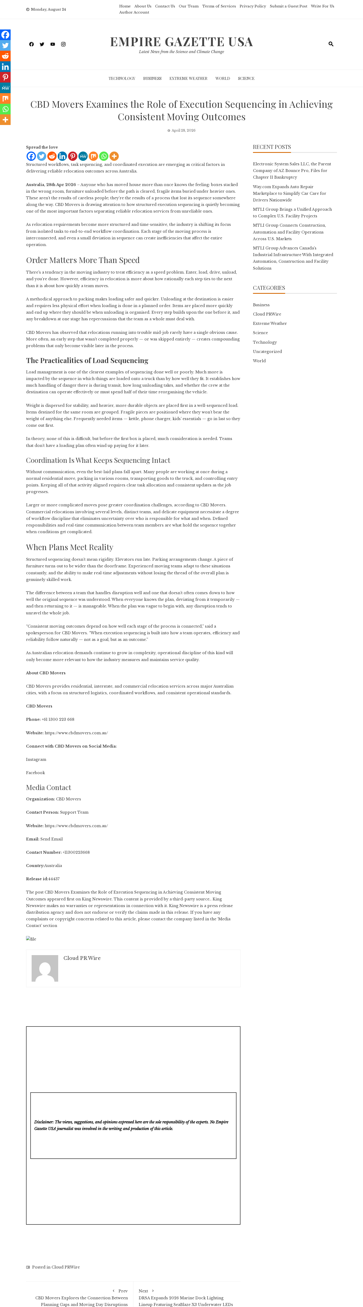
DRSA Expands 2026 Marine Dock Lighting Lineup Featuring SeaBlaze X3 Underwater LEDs (186, 1298)
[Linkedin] (62, 156)
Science (246, 78)
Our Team (189, 6)
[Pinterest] (72, 156)
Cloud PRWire (66, 1267)
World (223, 78)
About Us (142, 6)
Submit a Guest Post (288, 6)
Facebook (35, 772)
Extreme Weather (189, 78)
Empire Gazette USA (181, 41)
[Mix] (93, 156)
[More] (114, 156)
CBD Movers (38, 332)
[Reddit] (52, 156)
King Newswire (97, 899)
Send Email (51, 839)
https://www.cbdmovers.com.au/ (76, 733)
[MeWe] (83, 156)
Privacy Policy (253, 6)
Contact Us (165, 6)
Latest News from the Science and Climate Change (181, 51)
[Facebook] (31, 156)
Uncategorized (267, 351)
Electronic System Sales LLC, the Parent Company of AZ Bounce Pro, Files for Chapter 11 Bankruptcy (292, 171)
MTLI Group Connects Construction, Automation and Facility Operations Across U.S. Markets (289, 232)
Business (152, 78)
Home (125, 6)
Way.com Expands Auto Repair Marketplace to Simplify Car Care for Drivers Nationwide (289, 193)
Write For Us (322, 6)
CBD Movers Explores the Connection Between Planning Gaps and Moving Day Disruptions (81, 1298)
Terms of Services (219, 6)
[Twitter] (41, 156)
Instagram (36, 759)
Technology (122, 78)
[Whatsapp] (103, 156)
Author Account (134, 12)
